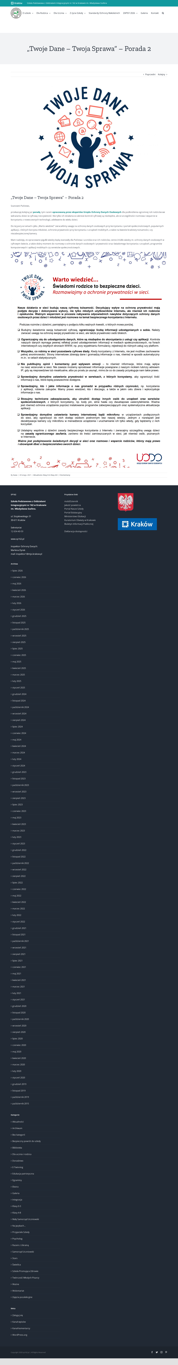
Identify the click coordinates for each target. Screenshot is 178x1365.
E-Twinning (17, 1167)
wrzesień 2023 (19, 791)
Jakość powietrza (72, 505)
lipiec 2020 (17, 1038)
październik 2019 (20, 1097)
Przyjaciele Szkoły (20, 1232)
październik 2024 (20, 707)
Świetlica (16, 1264)
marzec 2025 (18, 674)
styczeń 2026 (18, 609)
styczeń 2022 (18, 921)
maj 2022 (16, 895)
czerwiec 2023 (19, 811)
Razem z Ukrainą (20, 1245)
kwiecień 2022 (19, 902)
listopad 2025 (19, 622)
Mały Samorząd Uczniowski (25, 1219)
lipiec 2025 (17, 648)
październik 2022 (20, 863)
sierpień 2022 (19, 876)
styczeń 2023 (18, 843)
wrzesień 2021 (19, 947)
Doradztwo (17, 1160)
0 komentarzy (65, 475)
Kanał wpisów (19, 1321)
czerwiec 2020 (19, 1045)
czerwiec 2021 (19, 967)
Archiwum (17, 1128)
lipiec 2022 (17, 882)
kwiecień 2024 (19, 746)
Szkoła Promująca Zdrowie (25, 1271)
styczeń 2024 (18, 765)
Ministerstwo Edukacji (75, 516)
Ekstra (15, 1186)
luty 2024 (16, 759)
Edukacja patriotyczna (23, 1173)
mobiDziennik (71, 501)
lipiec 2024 (17, 726)
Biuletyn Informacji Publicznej (78, 523)
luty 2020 (16, 1071)
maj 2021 (16, 973)
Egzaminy (17, 1180)
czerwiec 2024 (19, 733)
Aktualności (37, 475)
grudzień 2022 (19, 850)
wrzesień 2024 (19, 713)
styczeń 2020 (18, 1077)
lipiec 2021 (17, 960)
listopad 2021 (19, 934)
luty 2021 (16, 993)
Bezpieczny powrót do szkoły (26, 1141)
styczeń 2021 (18, 999)
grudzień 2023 (19, 772)
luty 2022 (16, 915)
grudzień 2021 (19, 928)
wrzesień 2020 (19, 1025)
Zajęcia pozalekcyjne (22, 1297)
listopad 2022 (19, 856)
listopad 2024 (19, 700)
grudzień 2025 (19, 616)
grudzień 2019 (19, 1084)
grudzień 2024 (19, 694)
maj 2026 (16, 583)
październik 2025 (20, 629)
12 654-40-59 (17, 531)
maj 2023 (16, 817)
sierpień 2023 (19, 798)
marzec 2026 (18, 596)
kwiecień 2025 (19, 668)
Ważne (15, 1284)
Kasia (15, 475)
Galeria (15, 1193)
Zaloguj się (17, 1315)
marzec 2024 (18, 752)
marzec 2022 (18, 908)
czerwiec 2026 (19, 577)
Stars (14, 1258)
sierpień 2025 (19, 642)
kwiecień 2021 (19, 980)
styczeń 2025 (18, 687)
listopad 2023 (19, 778)
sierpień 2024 (19, 720)
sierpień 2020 (19, 1032)
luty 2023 (16, 837)
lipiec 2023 (17, 804)
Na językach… (19, 1225)
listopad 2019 (19, 1090)
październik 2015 (20, 1103)
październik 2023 (20, 785)
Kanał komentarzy (21, 1328)
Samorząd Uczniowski (23, 1251)
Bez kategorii (18, 1134)
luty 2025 (16, 681)
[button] (163, 13)
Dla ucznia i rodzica (21, 1154)
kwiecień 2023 (19, 824)
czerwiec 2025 (19, 655)
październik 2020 (20, 1019)
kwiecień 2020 (19, 1058)
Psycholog (17, 1238)
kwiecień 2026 (19, 590)
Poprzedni (150, 74)
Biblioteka (17, 1147)
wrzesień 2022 (19, 869)
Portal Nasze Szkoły (74, 508)
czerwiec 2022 (19, 889)
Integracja (17, 1199)
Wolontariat (18, 1290)
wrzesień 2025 (19, 635)
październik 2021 (20, 941)
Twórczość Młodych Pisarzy (25, 1277)
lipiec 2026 (17, 570)
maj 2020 (16, 1051)
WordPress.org (19, 1334)
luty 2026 (16, 603)
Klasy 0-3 (46, 475)
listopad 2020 (19, 1012)
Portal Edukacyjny (73, 512)
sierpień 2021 (19, 954)
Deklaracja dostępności (75, 531)
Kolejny (161, 74)
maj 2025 (16, 661)
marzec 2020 (18, 1064)
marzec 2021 (18, 986)
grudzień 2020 (19, 1006)
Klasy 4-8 (54, 475)
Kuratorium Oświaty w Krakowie (80, 520)
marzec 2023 (18, 830)
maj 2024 (16, 739)
